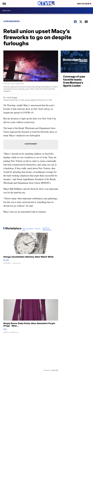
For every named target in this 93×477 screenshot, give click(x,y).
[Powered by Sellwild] (54, 370)
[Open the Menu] (4, 3)
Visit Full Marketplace (47, 229)
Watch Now (83, 4)
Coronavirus (11, 21)
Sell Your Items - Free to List (31, 229)
